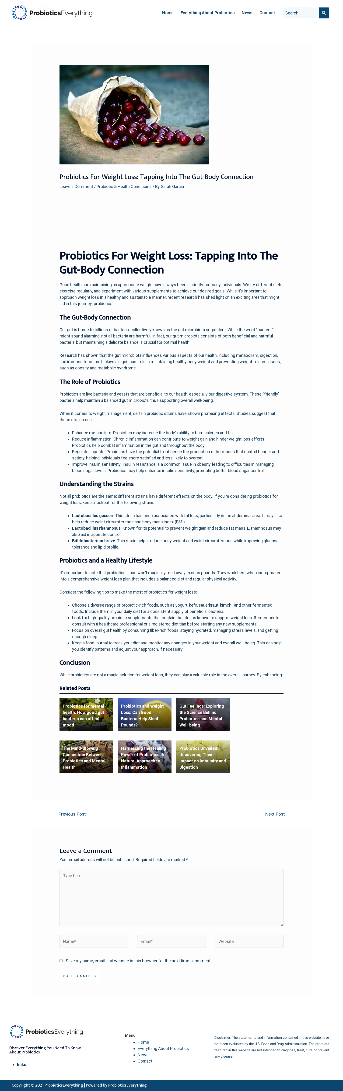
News (247, 12)
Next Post (277, 814)
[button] (50, 1064)
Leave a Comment (76, 186)
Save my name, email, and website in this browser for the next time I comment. (138, 960)
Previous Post (69, 814)
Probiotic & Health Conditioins (124, 186)
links (21, 1064)
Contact (267, 12)
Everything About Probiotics (208, 12)
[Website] (249, 942)
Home (168, 12)
